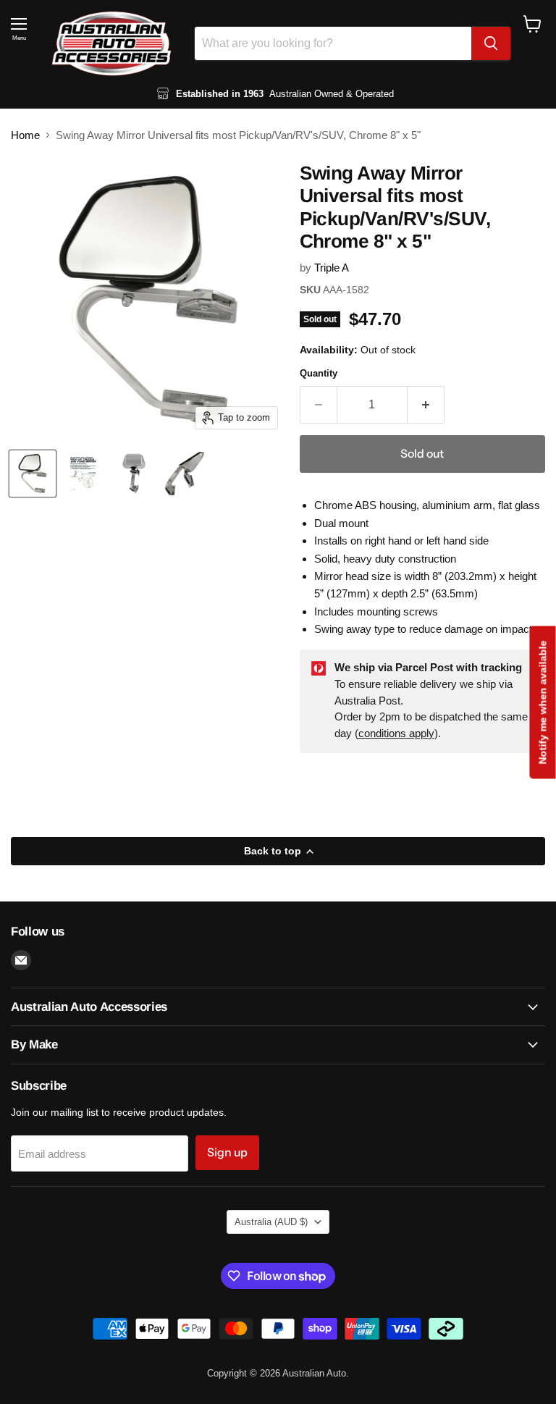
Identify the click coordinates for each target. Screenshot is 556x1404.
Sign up (227, 1152)
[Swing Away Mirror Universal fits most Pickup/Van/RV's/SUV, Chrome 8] (32, 473)
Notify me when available (542, 702)
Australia (271, 1221)
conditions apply (396, 733)
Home (25, 135)
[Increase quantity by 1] (426, 405)
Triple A (331, 267)
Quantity (318, 373)
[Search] (490, 43)
